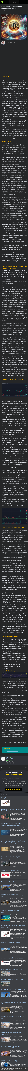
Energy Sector (5, 798)
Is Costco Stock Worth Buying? (10, 870)
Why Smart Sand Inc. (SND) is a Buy (11, 942)
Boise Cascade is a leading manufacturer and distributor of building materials (13, 842)
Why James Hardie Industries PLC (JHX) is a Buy (14, 1017)
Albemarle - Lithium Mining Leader (11, 882)
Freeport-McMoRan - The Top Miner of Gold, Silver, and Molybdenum (13, 858)
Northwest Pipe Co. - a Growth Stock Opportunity (11, 1033)
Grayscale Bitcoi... (10, 759)
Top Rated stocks (12, 751)
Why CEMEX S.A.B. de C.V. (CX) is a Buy (12, 958)
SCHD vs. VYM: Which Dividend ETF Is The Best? (13, 911)
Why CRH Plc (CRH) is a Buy (9, 1061)
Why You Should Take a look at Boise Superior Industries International (11, 824)
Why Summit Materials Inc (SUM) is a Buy (13, 989)
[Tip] (26, 767)
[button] (25, 1068)
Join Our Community (14, 789)
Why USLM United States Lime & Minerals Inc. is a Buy (13, 926)
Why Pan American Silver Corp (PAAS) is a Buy (13, 895)
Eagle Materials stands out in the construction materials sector (10, 1047)
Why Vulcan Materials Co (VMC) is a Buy (12, 979)
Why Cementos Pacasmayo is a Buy (11, 969)
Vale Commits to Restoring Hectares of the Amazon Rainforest (13, 810)
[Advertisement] (14, 60)
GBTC (7, 757)
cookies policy (10, 1069)
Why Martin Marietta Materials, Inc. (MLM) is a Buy (13, 1003)
